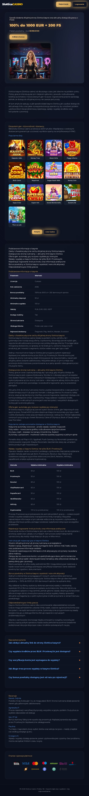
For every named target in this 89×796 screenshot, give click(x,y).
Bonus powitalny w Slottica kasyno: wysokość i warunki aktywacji (36, 264)
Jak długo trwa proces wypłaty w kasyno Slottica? (34, 669)
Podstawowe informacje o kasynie (23, 249)
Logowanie (79, 4)
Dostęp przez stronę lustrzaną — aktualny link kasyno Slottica (36, 254)
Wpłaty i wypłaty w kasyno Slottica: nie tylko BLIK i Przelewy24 (35, 259)
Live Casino (50, 232)
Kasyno (37, 232)
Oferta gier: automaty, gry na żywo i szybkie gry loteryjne (33, 256)
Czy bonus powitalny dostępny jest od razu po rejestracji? (38, 677)
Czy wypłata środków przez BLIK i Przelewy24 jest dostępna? (39, 651)
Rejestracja (63, 4)
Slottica (12, 4)
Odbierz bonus (18, 37)
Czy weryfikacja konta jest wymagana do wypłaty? (34, 660)
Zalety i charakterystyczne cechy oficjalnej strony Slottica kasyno (37, 251)
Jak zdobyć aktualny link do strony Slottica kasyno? (35, 643)
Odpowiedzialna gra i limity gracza (23, 267)
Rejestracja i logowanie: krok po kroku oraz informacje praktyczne (37, 262)
